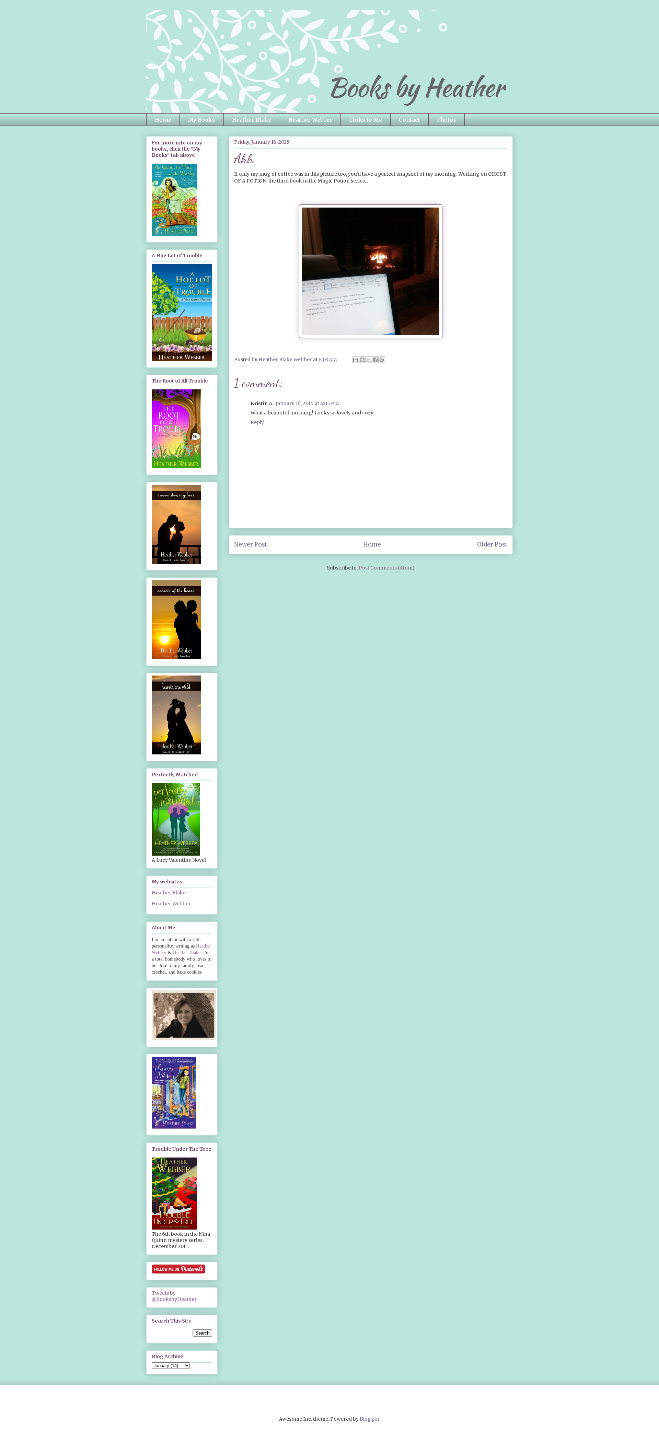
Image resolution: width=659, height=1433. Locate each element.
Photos (446, 119)
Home (163, 119)
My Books (201, 119)
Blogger (369, 1419)
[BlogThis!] (362, 359)
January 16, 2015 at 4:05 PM (307, 403)
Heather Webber (310, 119)
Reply (257, 422)
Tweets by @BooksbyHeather (174, 1296)
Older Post (492, 544)
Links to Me (365, 119)
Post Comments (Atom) (387, 568)
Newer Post (250, 544)
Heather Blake (251, 119)
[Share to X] (368, 359)
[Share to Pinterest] (381, 359)
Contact (409, 119)
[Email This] (355, 359)
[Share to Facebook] (375, 359)
